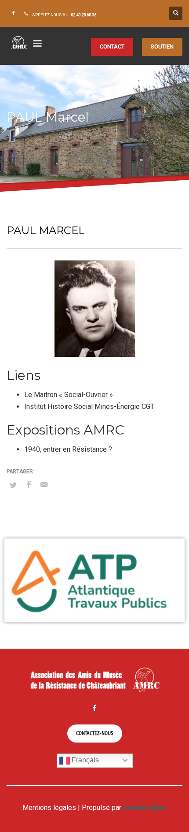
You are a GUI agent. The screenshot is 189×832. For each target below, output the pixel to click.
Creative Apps (145, 807)
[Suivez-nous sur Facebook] (13, 13)
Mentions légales (49, 807)
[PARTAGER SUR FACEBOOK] (28, 484)
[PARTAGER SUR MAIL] (44, 484)
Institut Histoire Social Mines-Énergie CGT (89, 406)
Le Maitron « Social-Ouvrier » (68, 394)
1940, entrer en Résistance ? (68, 449)
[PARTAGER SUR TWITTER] (13, 485)
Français (84, 760)
